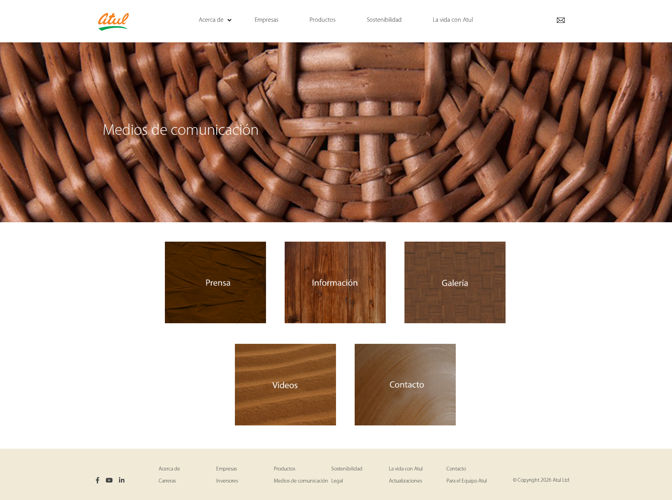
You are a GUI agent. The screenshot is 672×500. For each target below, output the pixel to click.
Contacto (456, 469)
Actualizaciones (405, 481)
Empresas (226, 469)
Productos (284, 469)
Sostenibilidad (346, 469)
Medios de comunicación (301, 481)
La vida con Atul (406, 469)
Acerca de (169, 469)
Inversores (227, 481)
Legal (337, 481)
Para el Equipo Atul (466, 481)
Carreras (167, 481)
